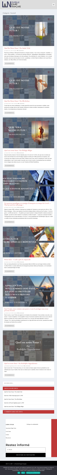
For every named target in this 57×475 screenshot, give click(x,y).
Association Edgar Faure (11, 428)
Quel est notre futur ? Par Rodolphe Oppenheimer (20, 363)
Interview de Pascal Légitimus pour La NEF (14, 402)
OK (19, 472)
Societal (14, 50)
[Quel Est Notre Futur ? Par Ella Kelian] (28, 83)
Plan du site (8, 437)
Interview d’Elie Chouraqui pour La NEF (13, 395)
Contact (7, 434)
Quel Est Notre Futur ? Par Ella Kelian (16, 101)
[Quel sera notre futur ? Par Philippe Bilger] (28, 132)
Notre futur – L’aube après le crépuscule (17, 260)
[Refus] (55, 470)
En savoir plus (9, 63)
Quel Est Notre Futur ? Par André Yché (17, 48)
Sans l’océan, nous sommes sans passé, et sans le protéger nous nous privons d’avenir (26, 310)
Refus (23, 472)
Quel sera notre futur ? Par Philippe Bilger (18, 150)
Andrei (7, 50)
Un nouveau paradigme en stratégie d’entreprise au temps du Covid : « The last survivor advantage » (27, 204)
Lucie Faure (8, 431)
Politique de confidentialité (32, 424)
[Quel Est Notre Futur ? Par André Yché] (28, 30)
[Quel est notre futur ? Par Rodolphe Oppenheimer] (28, 345)
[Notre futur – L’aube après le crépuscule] (28, 242)
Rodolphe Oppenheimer (10, 365)
